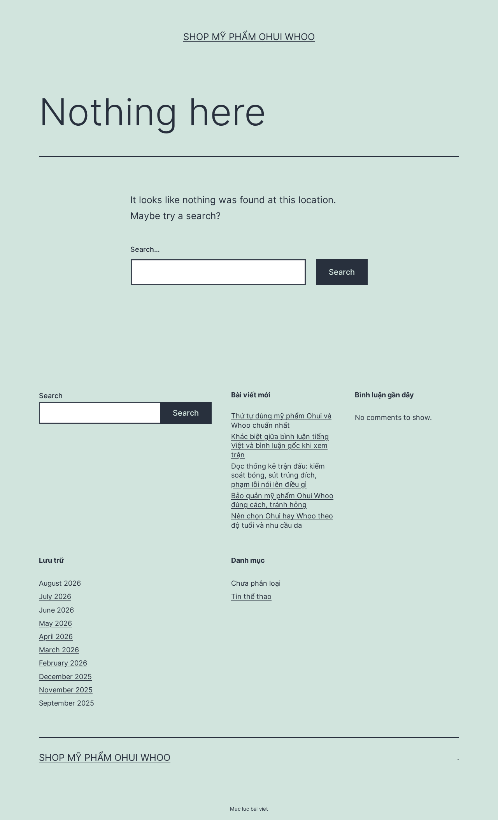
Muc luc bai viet (249, 809)
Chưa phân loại (256, 583)
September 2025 (66, 703)
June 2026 (56, 610)
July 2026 (55, 596)
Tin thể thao (251, 596)
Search (51, 396)
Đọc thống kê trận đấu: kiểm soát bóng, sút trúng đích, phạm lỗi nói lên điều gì (278, 475)
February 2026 (63, 663)
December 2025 (65, 677)
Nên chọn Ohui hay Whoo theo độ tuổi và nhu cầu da (282, 520)
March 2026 (59, 650)
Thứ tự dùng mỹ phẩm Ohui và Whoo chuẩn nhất (281, 420)
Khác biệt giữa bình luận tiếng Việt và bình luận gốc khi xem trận (280, 445)
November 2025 (66, 690)
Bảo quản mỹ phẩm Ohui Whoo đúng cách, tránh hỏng (282, 500)
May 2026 (55, 623)
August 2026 (60, 583)
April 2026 (56, 636)
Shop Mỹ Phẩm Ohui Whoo (249, 36)
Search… (145, 249)
